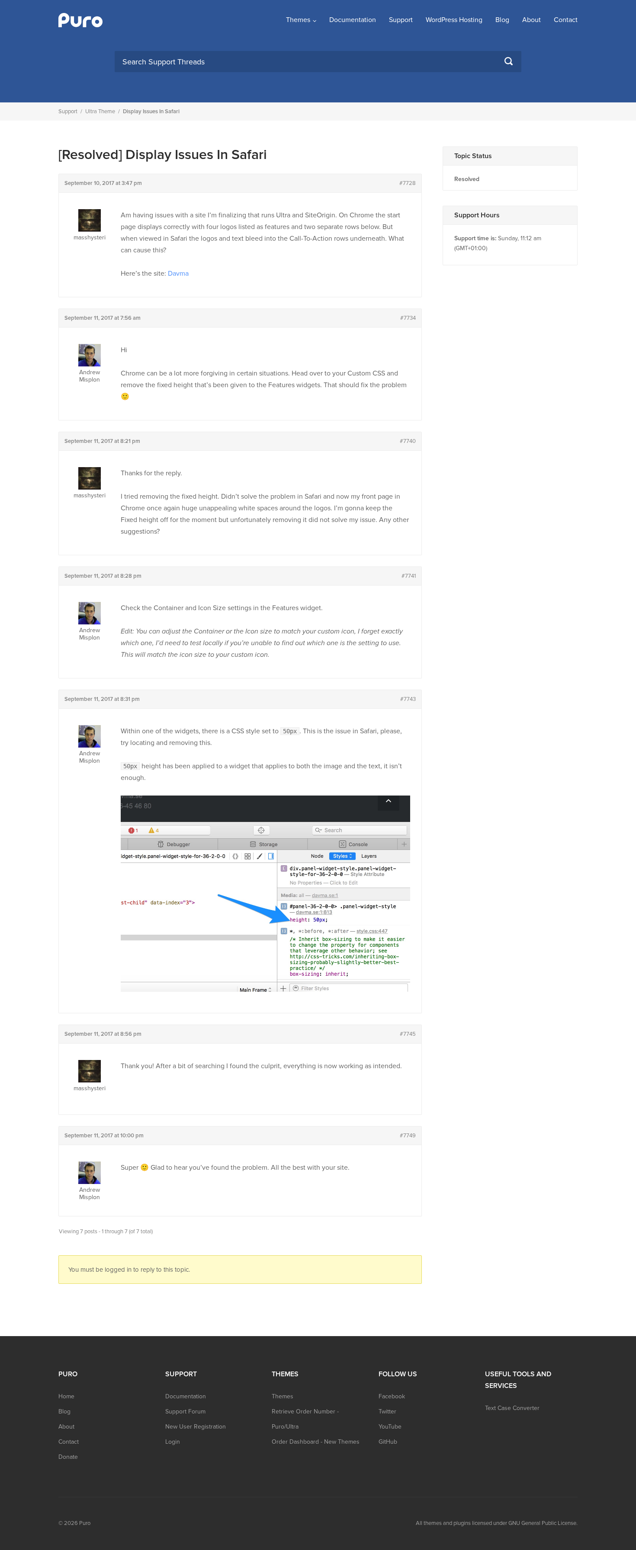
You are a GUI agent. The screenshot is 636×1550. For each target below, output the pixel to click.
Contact (566, 20)
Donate (68, 1457)
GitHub (388, 1441)
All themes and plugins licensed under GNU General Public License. (497, 1523)
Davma (178, 273)
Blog (502, 20)
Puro (84, 1523)
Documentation (352, 20)
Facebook (392, 1396)
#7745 (408, 1034)
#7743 (408, 699)
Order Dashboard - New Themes (316, 1441)
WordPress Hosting (454, 20)
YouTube (390, 1426)
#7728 (407, 183)
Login (172, 1441)
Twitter (387, 1411)
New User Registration (195, 1426)
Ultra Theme (100, 111)
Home (66, 1396)
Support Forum (185, 1411)
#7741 (409, 576)
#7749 (408, 1135)
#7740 (408, 441)
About (531, 20)
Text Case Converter (512, 1408)
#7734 (408, 318)
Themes (298, 20)
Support (401, 20)
